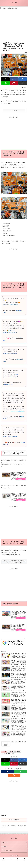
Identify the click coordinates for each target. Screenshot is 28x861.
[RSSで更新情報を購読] (14, 775)
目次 (12, 110)
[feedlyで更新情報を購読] (20, 771)
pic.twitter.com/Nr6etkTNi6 (10, 353)
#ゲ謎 (16, 374)
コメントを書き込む (14, 819)
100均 (14, 751)
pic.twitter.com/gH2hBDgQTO (10, 304)
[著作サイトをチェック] (7, 771)
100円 (10, 751)
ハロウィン (11, 753)
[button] (22, 83)
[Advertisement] (14, 23)
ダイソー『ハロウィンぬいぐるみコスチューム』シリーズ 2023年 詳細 (15, 561)
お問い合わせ (5, 842)
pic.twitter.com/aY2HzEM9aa (10, 436)
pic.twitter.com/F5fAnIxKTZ (10, 332)
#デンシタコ (11, 330)
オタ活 (19, 751)
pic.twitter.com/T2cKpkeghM (10, 376)
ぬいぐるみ (5, 753)
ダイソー (4, 751)
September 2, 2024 (8, 384)
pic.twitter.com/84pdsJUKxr (17, 411)
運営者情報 (4, 846)
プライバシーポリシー (7, 850)
